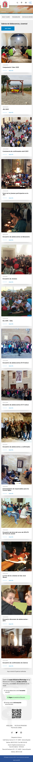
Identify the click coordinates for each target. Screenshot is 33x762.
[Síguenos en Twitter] (16, 732)
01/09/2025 (5, 65)
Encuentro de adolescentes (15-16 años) (16, 363)
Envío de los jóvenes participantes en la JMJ (15, 194)
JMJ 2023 (6, 109)
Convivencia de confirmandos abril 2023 (15, 151)
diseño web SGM (16, 760)
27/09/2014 (5, 530)
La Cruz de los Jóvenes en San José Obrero (14, 576)
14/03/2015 (5, 360)
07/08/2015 (5, 318)
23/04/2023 (5, 149)
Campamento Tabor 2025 (11, 67)
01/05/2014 (5, 573)
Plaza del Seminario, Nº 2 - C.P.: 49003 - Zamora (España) (16, 749)
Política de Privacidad (21, 725)
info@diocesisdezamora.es (18, 745)
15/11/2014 (5, 444)
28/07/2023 (5, 107)
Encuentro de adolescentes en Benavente (16, 237)
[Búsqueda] (17, 2)
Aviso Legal (9, 725)
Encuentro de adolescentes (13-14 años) (16, 405)
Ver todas (8, 28)
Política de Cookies (16, 727)
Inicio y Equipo (6, 17)
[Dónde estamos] (21, 2)
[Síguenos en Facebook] (12, 732)
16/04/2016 (5, 234)
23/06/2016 (5, 191)
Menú (30, 3)
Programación (16, 17)
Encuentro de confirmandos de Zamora (15, 663)
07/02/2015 (5, 402)
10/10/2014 (5, 486)
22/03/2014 (5, 617)
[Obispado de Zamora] (5, 2)
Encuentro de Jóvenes (10, 279)
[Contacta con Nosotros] (26, 2)
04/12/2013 (5, 660)
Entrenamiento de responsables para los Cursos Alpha (16, 489)
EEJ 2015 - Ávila (8, 321)
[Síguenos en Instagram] (21, 732)
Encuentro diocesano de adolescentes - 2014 (16, 620)
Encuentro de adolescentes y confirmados (16, 447)
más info (11, 70)
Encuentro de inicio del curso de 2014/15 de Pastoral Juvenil (16, 532)
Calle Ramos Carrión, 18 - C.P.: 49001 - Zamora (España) (16, 740)
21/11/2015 (5, 276)
